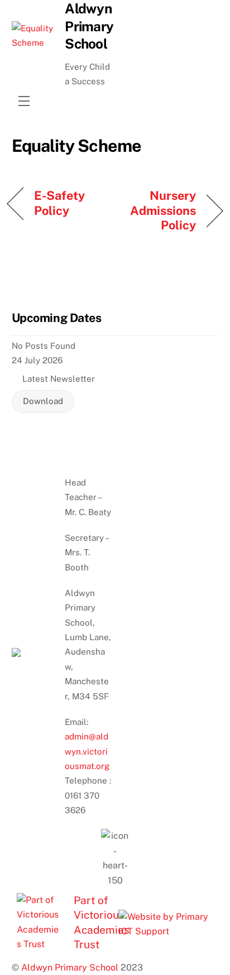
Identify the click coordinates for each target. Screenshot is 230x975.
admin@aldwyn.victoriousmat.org (87, 751)
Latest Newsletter (58, 378)
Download (43, 401)
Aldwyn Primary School (69, 967)
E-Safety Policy (59, 202)
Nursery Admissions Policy (158, 210)
